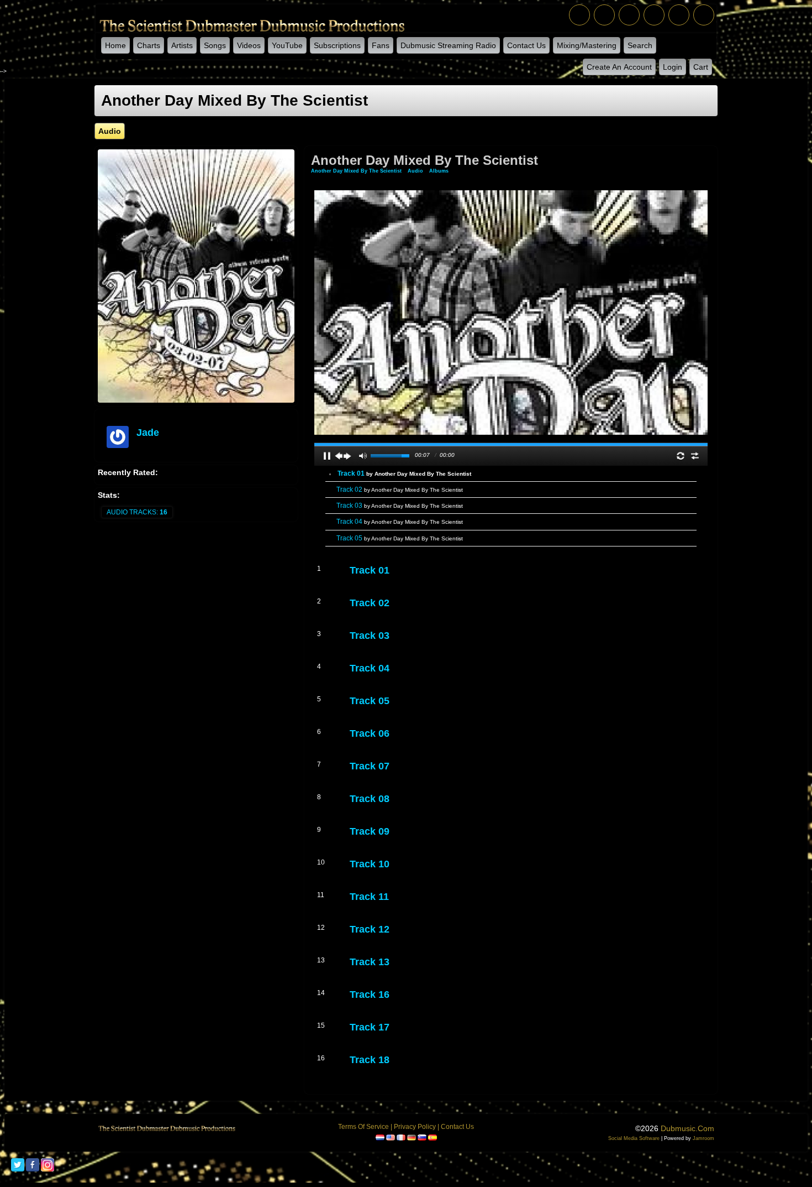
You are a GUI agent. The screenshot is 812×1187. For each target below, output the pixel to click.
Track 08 (369, 798)
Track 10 (369, 864)
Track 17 (369, 1027)
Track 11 (369, 896)
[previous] (338, 455)
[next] (347, 455)
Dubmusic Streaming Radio (448, 45)
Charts (148, 45)
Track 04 (399, 521)
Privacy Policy (415, 1127)
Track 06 (369, 733)
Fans (380, 45)
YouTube (287, 45)
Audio (415, 171)
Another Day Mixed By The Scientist (357, 171)
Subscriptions (337, 45)
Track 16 (369, 994)
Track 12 (369, 929)
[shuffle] (694, 455)
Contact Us (526, 45)
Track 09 (369, 831)
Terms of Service (363, 1127)
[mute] (362, 455)
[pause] (327, 455)
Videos (249, 45)
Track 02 (399, 489)
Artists (182, 45)
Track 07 (369, 766)
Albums (439, 171)
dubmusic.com (687, 1128)
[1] (354, 580)
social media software (634, 1138)
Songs (215, 45)
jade (147, 432)
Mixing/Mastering (586, 45)
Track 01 (404, 473)
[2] (358, 580)
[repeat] (680, 455)
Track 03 (399, 505)
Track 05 (399, 538)
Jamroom (703, 1138)
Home (115, 45)
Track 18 (369, 1059)
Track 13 (369, 961)
